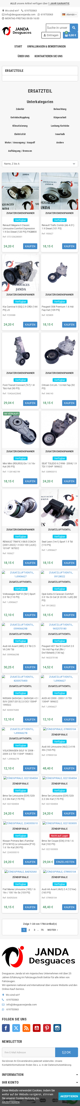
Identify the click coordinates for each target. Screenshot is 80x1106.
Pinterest (47, 1028)
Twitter (16, 1028)
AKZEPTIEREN (10, 1102)
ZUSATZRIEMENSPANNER (20, 213)
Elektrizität (20, 134)
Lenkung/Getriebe (60, 125)
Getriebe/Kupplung (20, 117)
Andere (60, 142)
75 (42, 929)
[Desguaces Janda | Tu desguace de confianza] (17, 30)
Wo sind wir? (10, 10)
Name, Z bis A (11, 163)
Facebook (6, 1028)
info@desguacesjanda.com (19, 14)
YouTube (37, 1028)
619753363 (30, 10)
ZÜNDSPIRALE (59, 734)
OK (68, 1052)
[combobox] (62, 28)
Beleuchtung (60, 109)
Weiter (53, 930)
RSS (26, 1028)
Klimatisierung (20, 125)
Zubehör (20, 109)
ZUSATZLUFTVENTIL (59, 529)
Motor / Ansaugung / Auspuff (20, 142)
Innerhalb (60, 134)
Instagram (57, 1028)
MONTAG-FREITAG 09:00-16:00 (21, 18)
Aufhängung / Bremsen (20, 150)
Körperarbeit (60, 117)
